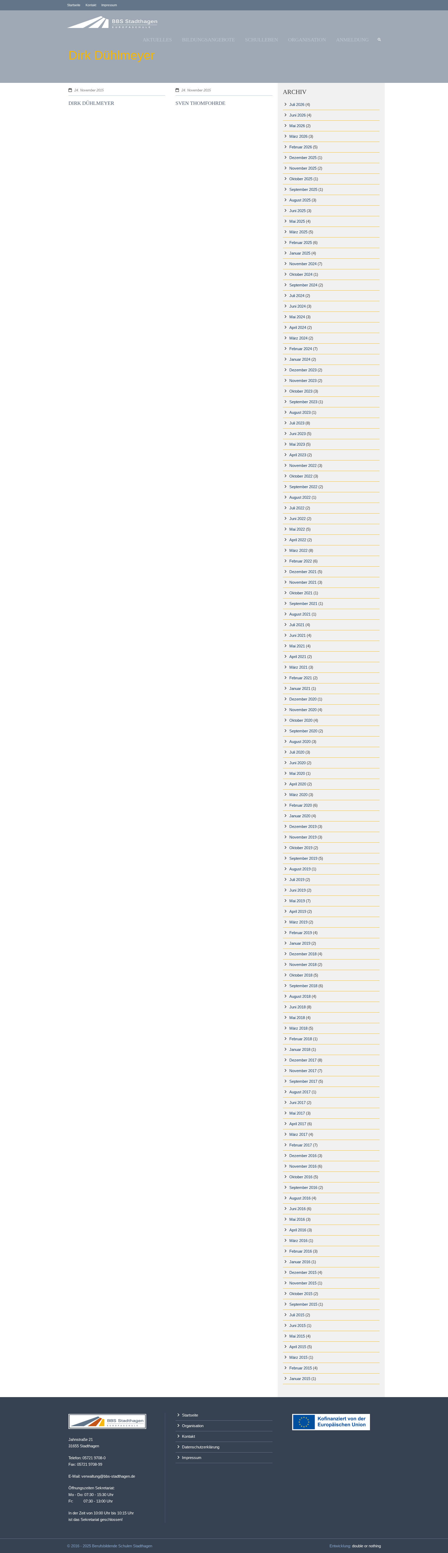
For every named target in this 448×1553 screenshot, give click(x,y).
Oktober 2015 (300, 1293)
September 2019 (303, 858)
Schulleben (261, 39)
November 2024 (303, 264)
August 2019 (300, 869)
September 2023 (303, 402)
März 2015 (298, 1357)
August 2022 (300, 497)
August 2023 (300, 412)
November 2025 (303, 168)
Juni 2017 (297, 1102)
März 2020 (298, 794)
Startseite (73, 5)
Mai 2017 (297, 1113)
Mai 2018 (297, 1017)
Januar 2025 (299, 253)
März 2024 (298, 338)
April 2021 (297, 656)
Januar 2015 (299, 1378)
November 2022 (303, 465)
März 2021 (298, 667)
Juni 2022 (297, 518)
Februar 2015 (300, 1368)
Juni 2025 (297, 210)
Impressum (109, 5)
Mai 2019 (297, 901)
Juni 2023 (297, 433)
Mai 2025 (297, 221)
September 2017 (303, 1081)
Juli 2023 (296, 423)
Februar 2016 (300, 1251)
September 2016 (303, 1187)
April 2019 (297, 911)
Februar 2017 (300, 1145)
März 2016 (298, 1240)
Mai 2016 (297, 1219)
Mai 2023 (297, 444)
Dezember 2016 (303, 1155)
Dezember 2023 (303, 370)
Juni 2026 (297, 115)
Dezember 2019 (303, 826)
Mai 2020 (297, 773)
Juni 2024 (297, 306)
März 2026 (298, 136)
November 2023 (303, 380)
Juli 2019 (296, 879)
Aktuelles (157, 39)
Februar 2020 (300, 805)
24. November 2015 (89, 90)
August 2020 (300, 741)
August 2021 (300, 614)
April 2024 (297, 327)
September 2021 (303, 603)
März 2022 (298, 550)
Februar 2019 (300, 932)
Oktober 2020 (300, 720)
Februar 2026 (300, 147)
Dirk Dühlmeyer (91, 103)
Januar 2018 (299, 1049)
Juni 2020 (297, 763)
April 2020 (297, 784)
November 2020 (303, 709)
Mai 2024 (297, 317)
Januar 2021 (299, 688)
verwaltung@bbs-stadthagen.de (108, 1476)
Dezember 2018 (303, 954)
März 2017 (298, 1134)
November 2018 (303, 964)
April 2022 (297, 540)
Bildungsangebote (208, 39)
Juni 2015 (297, 1325)
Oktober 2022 (300, 476)
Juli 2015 (296, 1315)
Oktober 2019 (300, 848)
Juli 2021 (296, 625)
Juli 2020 (296, 752)
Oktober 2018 (300, 975)
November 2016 (303, 1166)
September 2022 (303, 487)
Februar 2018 (300, 1039)
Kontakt (91, 5)
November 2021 (303, 582)
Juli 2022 (296, 508)
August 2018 (300, 996)
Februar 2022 (300, 561)
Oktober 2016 (300, 1177)
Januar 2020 (299, 816)
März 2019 (298, 922)
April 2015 (297, 1347)
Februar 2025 (300, 242)
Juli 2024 (296, 295)
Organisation (307, 39)
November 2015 (303, 1283)
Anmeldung (352, 39)
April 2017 (297, 1124)
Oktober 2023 (300, 391)
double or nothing (366, 1546)
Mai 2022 (297, 529)
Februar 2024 (300, 348)
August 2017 (300, 1092)
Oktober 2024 (300, 274)
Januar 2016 (299, 1262)
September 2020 (303, 731)
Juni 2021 (297, 635)
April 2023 (297, 455)
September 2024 (303, 285)
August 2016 (300, 1198)
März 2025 (298, 232)
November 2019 (303, 837)
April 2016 (297, 1230)
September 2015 (303, 1304)
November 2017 (303, 1070)
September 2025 (303, 189)
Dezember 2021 (303, 571)
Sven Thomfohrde (200, 103)
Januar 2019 (299, 943)
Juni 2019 (297, 890)
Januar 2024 (299, 359)
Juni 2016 (297, 1209)
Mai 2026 (297, 126)
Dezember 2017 (303, 1060)
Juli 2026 (296, 104)
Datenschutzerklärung (200, 1447)
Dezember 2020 (303, 699)
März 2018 (298, 1028)
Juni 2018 (297, 1007)
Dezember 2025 (303, 157)
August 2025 (300, 200)
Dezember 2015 (303, 1272)
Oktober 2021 (300, 593)
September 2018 (303, 986)
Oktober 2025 (300, 179)
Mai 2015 (297, 1336)
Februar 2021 (300, 678)
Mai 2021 (297, 646)
